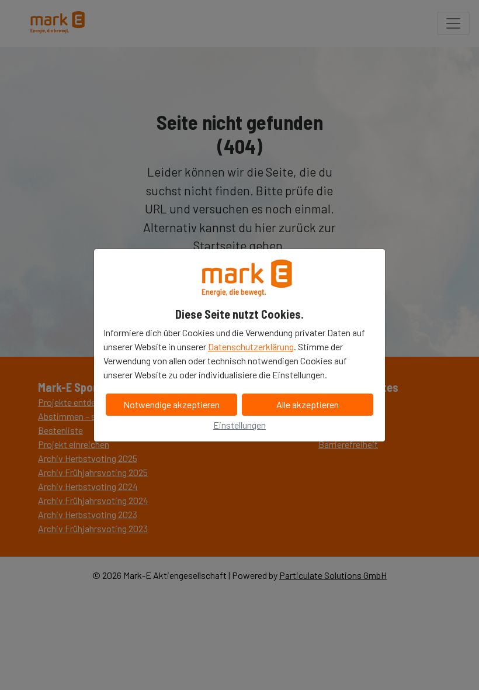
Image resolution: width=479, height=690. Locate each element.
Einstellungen (239, 424)
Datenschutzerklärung (251, 346)
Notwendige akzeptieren (171, 404)
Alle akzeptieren (307, 404)
